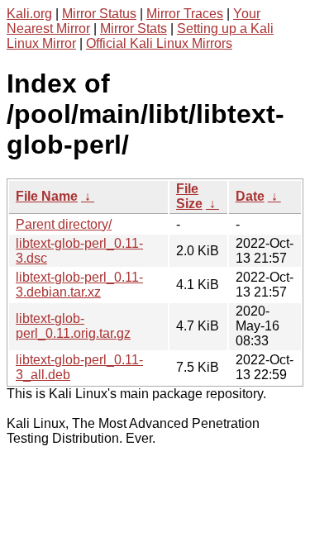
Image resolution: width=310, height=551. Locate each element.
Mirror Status (99, 14)
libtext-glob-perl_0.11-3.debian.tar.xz (79, 284)
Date (250, 196)
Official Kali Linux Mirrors (159, 43)
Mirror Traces (184, 14)
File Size (189, 196)
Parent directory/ (64, 224)
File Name (47, 196)
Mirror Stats (133, 28)
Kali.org (29, 14)
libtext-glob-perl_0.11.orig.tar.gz (73, 325)
